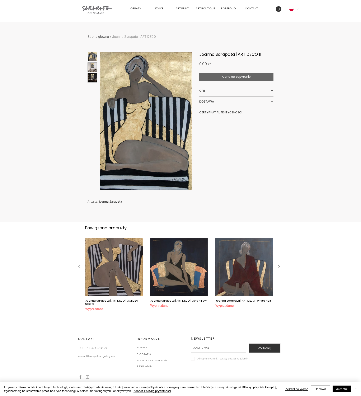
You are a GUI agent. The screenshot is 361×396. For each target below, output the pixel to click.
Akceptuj (341, 389)
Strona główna (98, 37)
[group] (179, 275)
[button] (278, 9)
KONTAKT (143, 347)
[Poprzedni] (79, 266)
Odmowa (321, 389)
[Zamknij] (355, 389)
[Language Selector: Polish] (294, 9)
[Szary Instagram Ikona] (87, 377)
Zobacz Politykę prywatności (152, 391)
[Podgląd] (114, 267)
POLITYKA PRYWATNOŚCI (153, 360)
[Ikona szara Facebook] (80, 377)
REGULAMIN (144, 366)
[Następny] (278, 266)
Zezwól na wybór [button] (296, 389)
